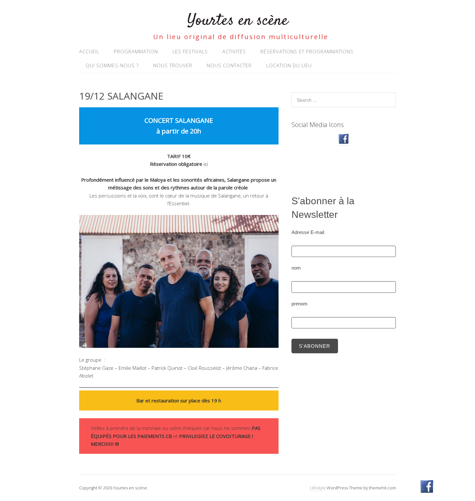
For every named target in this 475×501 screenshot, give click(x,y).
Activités (234, 51)
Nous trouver (172, 65)
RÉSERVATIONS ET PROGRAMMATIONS (307, 51)
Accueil (89, 51)
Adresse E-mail (307, 232)
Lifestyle (318, 488)
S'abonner (314, 346)
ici (206, 164)
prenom (299, 303)
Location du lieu (289, 65)
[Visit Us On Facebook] (343, 142)
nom (296, 268)
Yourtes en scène (237, 20)
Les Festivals (190, 51)
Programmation (136, 51)
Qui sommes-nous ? (112, 65)
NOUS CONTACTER (229, 65)
